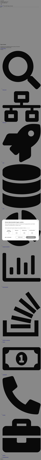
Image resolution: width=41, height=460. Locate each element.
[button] (8, 237)
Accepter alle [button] (31, 237)
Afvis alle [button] (20, 237)
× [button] (37, 220)
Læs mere (28, 227)
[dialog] (20, 230)
